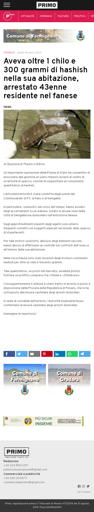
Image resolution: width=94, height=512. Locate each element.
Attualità (27, 16)
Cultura (63, 16)
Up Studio (84, 492)
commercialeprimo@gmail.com (24, 482)
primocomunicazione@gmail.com (25, 470)
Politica (79, 16)
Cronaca (46, 16)
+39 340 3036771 (15, 478)
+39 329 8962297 (15, 465)
